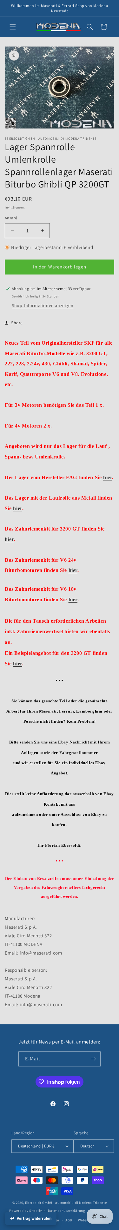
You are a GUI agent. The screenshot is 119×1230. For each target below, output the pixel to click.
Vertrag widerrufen (34, 1218)
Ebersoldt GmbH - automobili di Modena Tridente (66, 1202)
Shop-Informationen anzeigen (42, 305)
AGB (68, 1220)
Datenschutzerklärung (66, 1210)
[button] (13, 27)
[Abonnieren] (93, 1058)
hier (107, 477)
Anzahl (11, 218)
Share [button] (17, 323)
